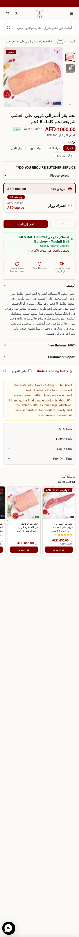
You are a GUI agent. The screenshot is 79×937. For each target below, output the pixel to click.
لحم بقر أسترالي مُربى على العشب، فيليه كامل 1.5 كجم (62, 527)
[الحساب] (16, 14)
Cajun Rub (64, 449)
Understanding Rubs (52, 371)
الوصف (70, 285)
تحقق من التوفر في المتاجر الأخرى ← (48, 250)
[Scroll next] (7, 520)
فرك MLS (54, 148)
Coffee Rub (64, 439)
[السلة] (7, 14)
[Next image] (70, 105)
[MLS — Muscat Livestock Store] (39, 13)
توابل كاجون (16, 148)
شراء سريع (58, 549)
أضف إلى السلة (25, 224)
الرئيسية (70, 41)
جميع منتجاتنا (59, 41)
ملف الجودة (19, 371)
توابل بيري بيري (64, 155)
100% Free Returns (61, 345)
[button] (39, 205)
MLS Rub (65, 429)
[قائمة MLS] (71, 14)
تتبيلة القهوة (35, 148)
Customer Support (61, 357)
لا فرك (69, 148)
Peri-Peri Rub (62, 458)
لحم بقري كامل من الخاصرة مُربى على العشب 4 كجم (27, 527)
